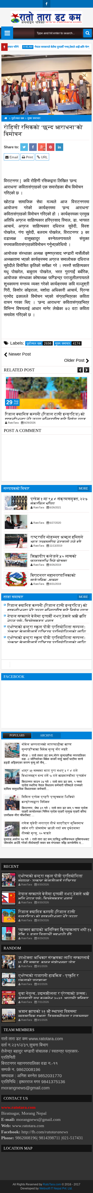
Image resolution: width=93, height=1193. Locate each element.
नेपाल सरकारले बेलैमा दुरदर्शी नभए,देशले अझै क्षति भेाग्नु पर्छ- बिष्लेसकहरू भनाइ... (44, 416)
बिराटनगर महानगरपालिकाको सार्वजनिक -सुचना (53, 577)
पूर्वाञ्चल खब (39, 343)
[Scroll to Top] (86, 1186)
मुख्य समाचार (67, 343)
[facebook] (46, 4)
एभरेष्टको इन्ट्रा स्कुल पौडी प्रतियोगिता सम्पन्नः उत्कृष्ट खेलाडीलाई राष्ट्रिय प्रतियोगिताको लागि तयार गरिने (46, 633)
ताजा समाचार (13, 597)
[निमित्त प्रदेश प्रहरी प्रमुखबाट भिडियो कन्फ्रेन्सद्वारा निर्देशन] (12, 802)
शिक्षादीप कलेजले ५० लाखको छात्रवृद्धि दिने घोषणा (54, 558)
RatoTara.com (52, 1184)
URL (44, 157)
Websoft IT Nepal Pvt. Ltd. (55, 1188)
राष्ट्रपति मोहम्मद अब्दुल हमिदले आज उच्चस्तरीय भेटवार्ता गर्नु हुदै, (57, 539)
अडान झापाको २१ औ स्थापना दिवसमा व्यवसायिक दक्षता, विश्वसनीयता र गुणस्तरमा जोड (53, 1016)
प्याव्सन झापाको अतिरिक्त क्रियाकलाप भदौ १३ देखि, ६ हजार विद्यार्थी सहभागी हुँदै (55, 932)
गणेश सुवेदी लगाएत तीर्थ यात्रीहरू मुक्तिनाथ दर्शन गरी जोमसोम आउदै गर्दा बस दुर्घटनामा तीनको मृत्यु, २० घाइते (53, 828)
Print (29, 157)
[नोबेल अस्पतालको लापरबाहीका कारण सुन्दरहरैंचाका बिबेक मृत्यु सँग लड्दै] (12, 750)
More (83, 488)
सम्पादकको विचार (17, 488)
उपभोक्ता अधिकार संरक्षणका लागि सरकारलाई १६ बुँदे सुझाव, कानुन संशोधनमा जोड (53, 960)
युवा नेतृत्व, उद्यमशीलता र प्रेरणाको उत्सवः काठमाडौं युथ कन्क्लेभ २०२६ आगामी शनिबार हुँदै (53, 998)
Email (13, 157)
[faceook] (46, 664)
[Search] (87, 33)
